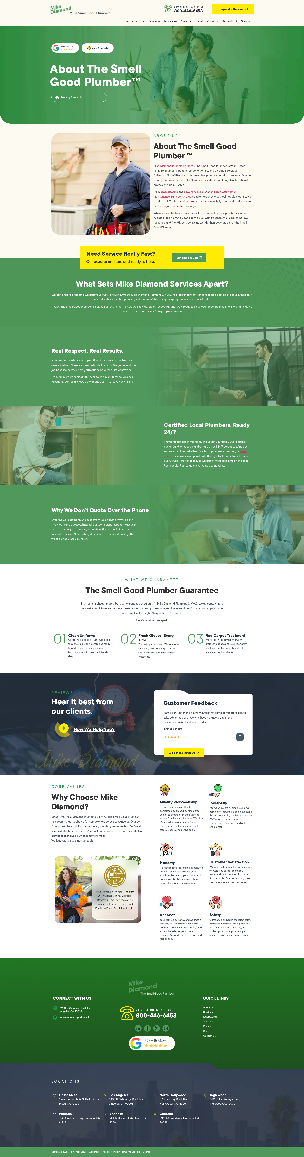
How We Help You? (94, 729)
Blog (205, 1031)
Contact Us (212, 21)
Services (152, 21)
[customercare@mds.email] (55, 1017)
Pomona (65, 1113)
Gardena (166, 1113)
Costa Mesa (68, 1094)
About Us (137, 21)
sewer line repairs (195, 192)
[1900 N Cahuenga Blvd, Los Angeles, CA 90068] (55, 1008)
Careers (185, 21)
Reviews (207, 1026)
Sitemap (146, 1151)
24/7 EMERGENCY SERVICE (188, 7)
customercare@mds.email (74, 1017)
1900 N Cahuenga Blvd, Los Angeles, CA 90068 (75, 1009)
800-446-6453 (188, 11)
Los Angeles (118, 1094)
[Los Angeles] (104, 1095)
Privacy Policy (114, 1151)
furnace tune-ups (182, 197)
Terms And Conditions (131, 1151)
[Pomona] (54, 1114)
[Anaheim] (104, 1114)
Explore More (173, 728)
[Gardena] (155, 1114)
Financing (246, 21)
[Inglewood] (205, 1095)
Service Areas (170, 21)
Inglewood (218, 1094)
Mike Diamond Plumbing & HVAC (174, 166)
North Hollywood (173, 1094)
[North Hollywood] (155, 1095)
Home (125, 21)
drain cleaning (169, 192)
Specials (199, 21)
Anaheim (116, 1113)
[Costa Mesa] (54, 1095)
